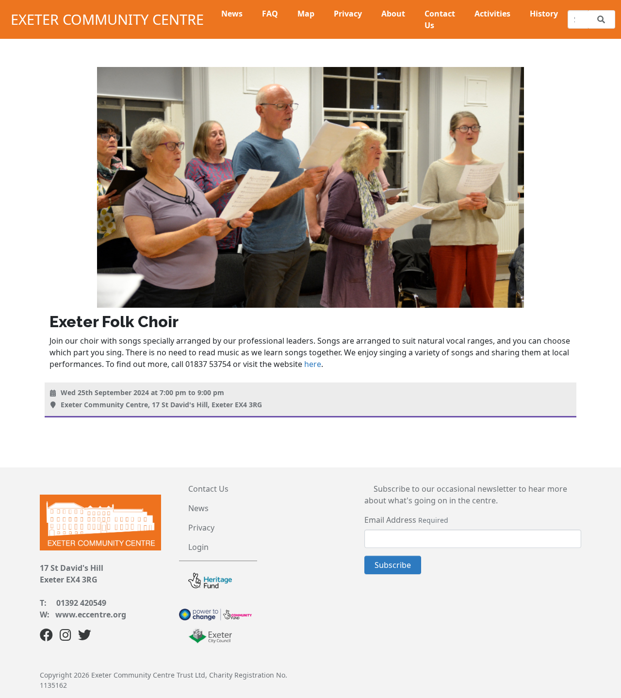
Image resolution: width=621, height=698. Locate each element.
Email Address (390, 520)
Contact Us (208, 488)
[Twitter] (84, 637)
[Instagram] (65, 637)
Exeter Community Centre (107, 19)
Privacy (201, 527)
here (312, 364)
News (198, 508)
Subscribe (393, 565)
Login (198, 547)
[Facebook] (46, 637)
